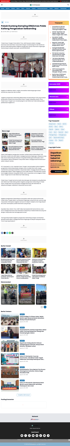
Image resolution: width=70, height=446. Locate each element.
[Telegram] (7, 233)
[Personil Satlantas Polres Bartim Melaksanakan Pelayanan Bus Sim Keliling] (5, 149)
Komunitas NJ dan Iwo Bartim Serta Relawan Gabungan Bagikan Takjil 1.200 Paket (59, 28)
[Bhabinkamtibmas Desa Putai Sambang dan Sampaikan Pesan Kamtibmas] (8, 253)
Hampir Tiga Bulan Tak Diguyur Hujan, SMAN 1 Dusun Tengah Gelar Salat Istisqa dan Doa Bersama (59, 33)
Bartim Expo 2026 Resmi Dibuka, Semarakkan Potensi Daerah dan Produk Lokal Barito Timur (60, 76)
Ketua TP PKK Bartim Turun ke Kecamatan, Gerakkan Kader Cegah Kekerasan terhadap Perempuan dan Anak (31, 357)
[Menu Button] (1, 4)
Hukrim (33, 8)
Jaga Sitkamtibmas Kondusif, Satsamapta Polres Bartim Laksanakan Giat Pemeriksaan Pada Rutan (16, 135)
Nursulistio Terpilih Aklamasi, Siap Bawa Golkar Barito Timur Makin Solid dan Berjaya (59, 39)
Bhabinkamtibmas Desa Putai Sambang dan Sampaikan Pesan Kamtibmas (7, 261)
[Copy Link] (12, 233)
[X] (5, 233)
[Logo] (35, 425)
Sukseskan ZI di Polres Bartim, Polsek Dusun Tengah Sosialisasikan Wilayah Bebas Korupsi (37, 135)
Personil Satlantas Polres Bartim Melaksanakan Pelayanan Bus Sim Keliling (16, 148)
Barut (18, 8)
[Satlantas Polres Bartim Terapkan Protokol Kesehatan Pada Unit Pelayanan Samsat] (39, 253)
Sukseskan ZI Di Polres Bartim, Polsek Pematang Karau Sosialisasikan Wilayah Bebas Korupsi (38, 148)
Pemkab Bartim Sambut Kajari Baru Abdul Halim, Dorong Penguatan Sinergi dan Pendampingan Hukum (33, 331)
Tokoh (51, 8)
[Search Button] (68, 4)
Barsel (13, 8)
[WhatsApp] (10, 233)
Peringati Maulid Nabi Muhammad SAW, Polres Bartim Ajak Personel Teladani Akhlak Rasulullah (59, 49)
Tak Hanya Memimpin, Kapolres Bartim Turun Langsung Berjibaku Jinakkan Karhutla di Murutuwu (58, 60)
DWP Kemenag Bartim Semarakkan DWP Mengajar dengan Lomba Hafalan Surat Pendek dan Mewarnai (59, 70)
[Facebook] (2, 233)
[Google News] (37, 435)
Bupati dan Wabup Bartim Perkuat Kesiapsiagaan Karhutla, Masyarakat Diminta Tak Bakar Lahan (32, 344)
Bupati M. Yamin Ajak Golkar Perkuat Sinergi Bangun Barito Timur (58, 44)
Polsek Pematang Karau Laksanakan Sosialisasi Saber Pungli (15, 142)
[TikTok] (40, 435)
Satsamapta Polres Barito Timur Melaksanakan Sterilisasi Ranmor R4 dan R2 (44, 301)
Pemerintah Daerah (42, 8)
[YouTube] (33, 435)
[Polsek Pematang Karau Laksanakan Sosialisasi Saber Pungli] (5, 142)
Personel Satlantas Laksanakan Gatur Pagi (37, 141)
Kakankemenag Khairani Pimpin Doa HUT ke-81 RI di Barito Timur (59, 65)
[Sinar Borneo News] (35, 5)
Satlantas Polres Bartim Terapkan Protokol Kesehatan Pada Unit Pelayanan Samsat (38, 261)
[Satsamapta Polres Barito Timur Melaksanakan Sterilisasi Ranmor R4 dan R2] (44, 294)
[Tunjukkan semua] (67, 84)
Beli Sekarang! (59, 171)
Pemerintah (63, 8)
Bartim (7, 8)
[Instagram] (29, 435)
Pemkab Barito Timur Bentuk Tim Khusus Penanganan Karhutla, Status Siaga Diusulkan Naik (32, 371)
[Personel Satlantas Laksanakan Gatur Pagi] (27, 142)
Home (2, 8)
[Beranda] (2, 22)
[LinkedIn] (44, 435)
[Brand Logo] (35, 419)
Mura (23, 8)
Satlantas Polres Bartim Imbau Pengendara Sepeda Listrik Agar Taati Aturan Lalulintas (9, 301)
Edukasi (56, 8)
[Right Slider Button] (68, 8)
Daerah (28, 8)
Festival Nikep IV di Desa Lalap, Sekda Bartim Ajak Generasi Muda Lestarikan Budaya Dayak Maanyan (32, 318)
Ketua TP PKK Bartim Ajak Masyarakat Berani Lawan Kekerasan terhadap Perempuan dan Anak (32, 384)
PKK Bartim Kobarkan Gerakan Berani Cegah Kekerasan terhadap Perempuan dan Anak (58, 54)
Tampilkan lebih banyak (24, 395)
